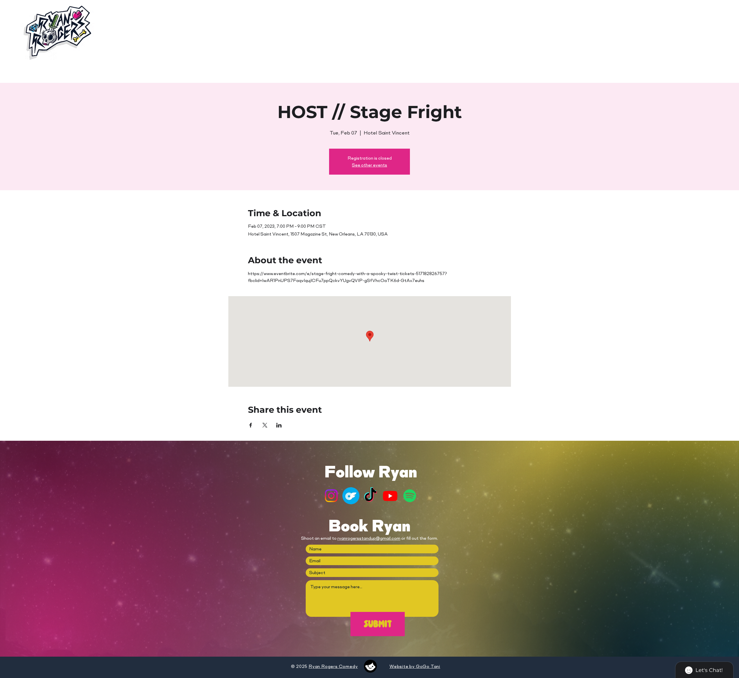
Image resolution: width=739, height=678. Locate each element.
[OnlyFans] (350, 495)
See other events (369, 165)
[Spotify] (409, 495)
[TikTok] (370, 495)
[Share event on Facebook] (250, 425)
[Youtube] (390, 495)
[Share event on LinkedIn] (279, 425)
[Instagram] (331, 495)
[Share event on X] (265, 425)
